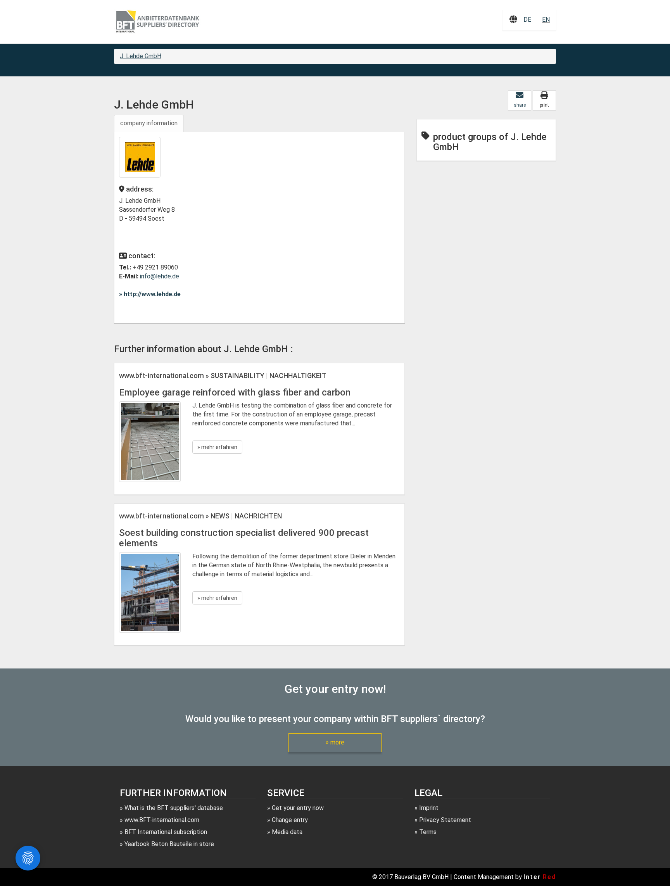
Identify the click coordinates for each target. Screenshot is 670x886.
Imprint (429, 808)
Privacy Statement (445, 820)
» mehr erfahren (217, 447)
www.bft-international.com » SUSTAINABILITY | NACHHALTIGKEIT (222, 375)
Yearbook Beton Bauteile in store (169, 844)
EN (546, 19)
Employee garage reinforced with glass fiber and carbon (235, 392)
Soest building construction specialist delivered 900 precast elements (244, 537)
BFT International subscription (165, 832)
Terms (428, 832)
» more (335, 742)
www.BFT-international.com (161, 820)
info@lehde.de (159, 276)
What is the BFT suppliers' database (173, 808)
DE (527, 19)
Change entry (290, 820)
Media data (287, 832)
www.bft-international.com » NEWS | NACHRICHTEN (200, 516)
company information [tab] (149, 123)
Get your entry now (298, 808)
